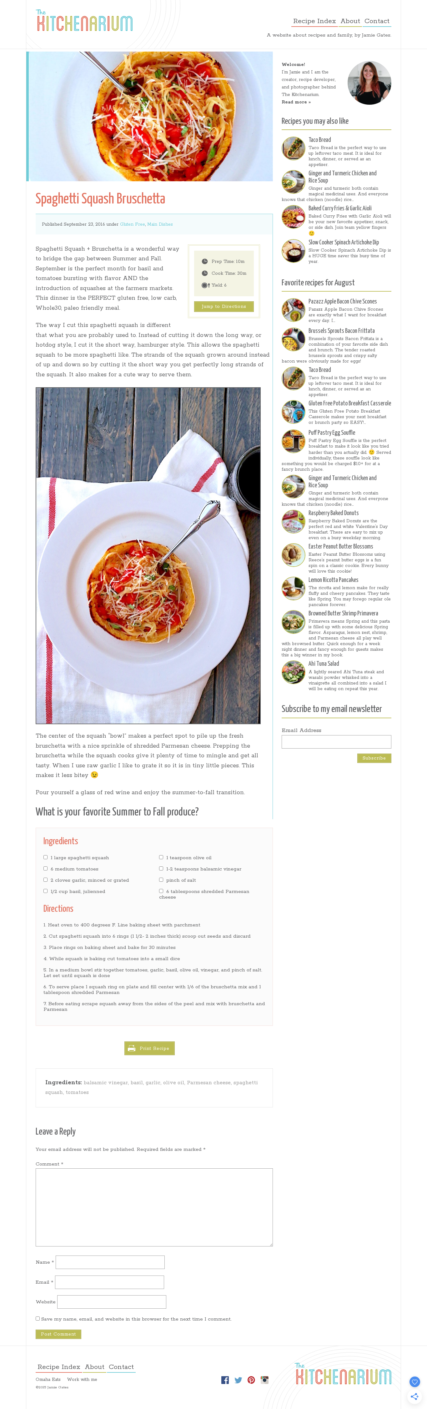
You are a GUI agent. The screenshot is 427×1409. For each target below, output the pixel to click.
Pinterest (251, 1380)
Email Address (301, 730)
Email (44, 1282)
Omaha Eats (48, 1379)
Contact (376, 21)
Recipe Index (314, 21)
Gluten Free (132, 224)
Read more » (296, 102)
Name (45, 1262)
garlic (153, 1083)
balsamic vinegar (106, 1083)
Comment (49, 1164)
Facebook (225, 1380)
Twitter (238, 1380)
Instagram (264, 1380)
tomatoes (77, 1092)
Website (46, 1302)
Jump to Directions (224, 306)
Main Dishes (160, 224)
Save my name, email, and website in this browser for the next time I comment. (136, 1319)
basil (137, 1083)
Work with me (82, 1379)
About (350, 21)
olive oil (173, 1083)
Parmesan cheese (209, 1083)
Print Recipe (154, 1048)
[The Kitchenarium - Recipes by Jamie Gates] (84, 20)
